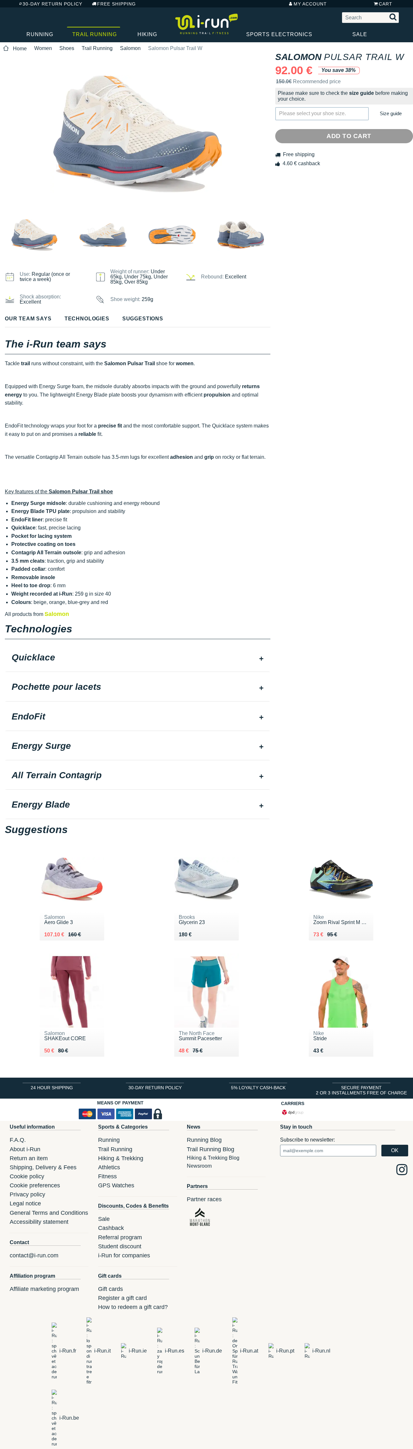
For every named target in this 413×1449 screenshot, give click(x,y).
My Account (310, 3)
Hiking (147, 34)
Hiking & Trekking (120, 1158)
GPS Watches (116, 1185)
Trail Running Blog (210, 1149)
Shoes (66, 48)
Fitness (107, 1176)
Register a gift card (122, 1298)
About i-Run (25, 1149)
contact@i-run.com (34, 1255)
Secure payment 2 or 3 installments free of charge (361, 1090)
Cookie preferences (35, 1185)
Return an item (29, 1158)
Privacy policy (27, 1194)
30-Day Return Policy (52, 3)
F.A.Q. (18, 1140)
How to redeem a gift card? (133, 1307)
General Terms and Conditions (49, 1213)
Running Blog (204, 1140)
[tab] (137, 658)
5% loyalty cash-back (258, 1087)
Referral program (120, 1237)
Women (43, 48)
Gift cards (110, 1289)
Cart (385, 3)
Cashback (111, 1228)
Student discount (119, 1246)
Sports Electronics (279, 34)
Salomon (130, 48)
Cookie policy (27, 1176)
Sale (359, 34)
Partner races (204, 1199)
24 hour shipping (52, 1087)
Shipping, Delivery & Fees (43, 1167)
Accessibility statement (39, 1222)
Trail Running (94, 34)
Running (39, 34)
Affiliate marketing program (44, 1289)
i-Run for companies (124, 1255)
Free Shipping (116, 3)
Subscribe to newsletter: (307, 1139)
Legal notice (25, 1203)
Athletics (109, 1167)
